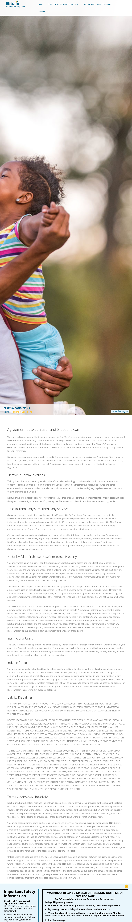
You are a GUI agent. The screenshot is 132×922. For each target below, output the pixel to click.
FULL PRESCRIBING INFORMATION (63, 4)
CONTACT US (44, 11)
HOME (40, 4)
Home (6, 411)
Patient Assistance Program (97, 4)
